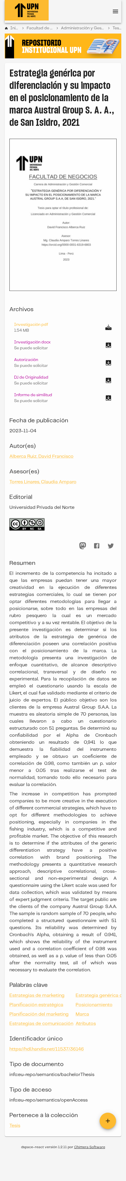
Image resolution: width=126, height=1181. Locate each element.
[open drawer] (115, 11)
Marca (82, 1014)
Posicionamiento (94, 1005)
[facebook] (97, 546)
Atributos (86, 1023)
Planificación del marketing (39, 1014)
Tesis (117, 28)
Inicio (14, 28)
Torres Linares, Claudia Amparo (42, 482)
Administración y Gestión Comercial (83, 28)
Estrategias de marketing (36, 995)
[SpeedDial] (108, 1121)
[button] (63, 345)
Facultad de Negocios (40, 28)
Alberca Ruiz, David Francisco (41, 456)
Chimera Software (89, 1147)
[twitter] (111, 546)
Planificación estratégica (36, 1005)
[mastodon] (82, 546)
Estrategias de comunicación (41, 1023)
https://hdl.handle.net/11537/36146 (46, 1049)
